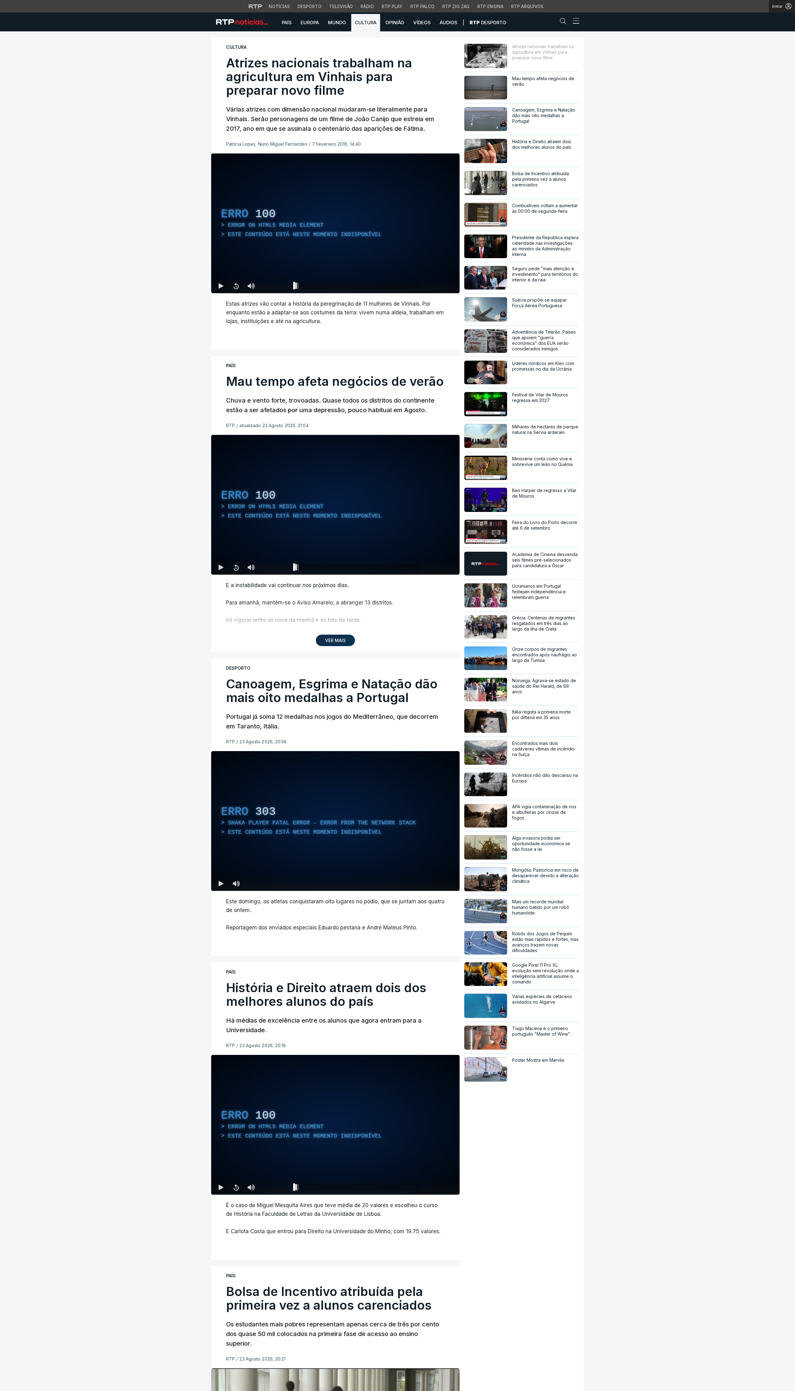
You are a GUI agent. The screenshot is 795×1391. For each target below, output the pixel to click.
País (287, 22)
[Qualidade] (434, 285)
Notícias (279, 6)
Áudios (448, 22)
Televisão (341, 6)
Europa (310, 22)
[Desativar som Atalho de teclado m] (250, 285)
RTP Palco (422, 6)
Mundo (337, 22)
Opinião (394, 22)
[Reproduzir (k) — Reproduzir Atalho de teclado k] (221, 285)
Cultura (365, 22)
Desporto (309, 6)
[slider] (357, 287)
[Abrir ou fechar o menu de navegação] (574, 22)
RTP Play (392, 6)
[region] (335, 223)
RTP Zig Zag (456, 6)
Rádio (367, 6)
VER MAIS (335, 640)
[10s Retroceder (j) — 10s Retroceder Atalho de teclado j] (236, 285)
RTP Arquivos (527, 6)
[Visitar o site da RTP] (255, 6)
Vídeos (422, 22)
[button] (564, 22)
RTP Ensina (490, 6)
